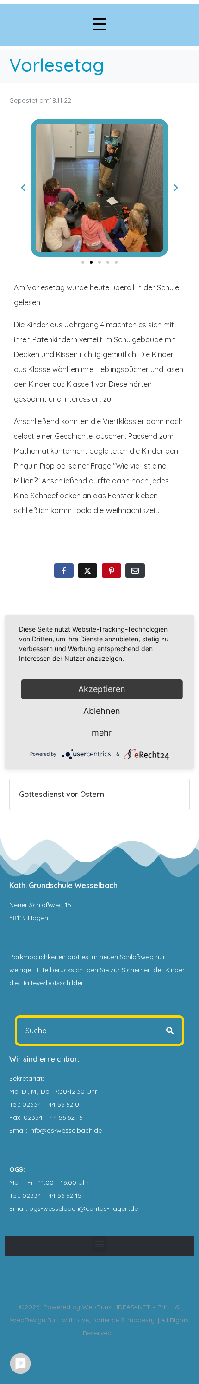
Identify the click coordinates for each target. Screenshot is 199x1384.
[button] (23, 188)
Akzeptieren (101, 689)
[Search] (170, 1031)
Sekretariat (26, 1078)
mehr (102, 733)
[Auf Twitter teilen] (87, 570)
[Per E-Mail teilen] (135, 570)
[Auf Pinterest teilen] (111, 570)
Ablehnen (101, 711)
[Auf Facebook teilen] (64, 570)
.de (133, 1208)
